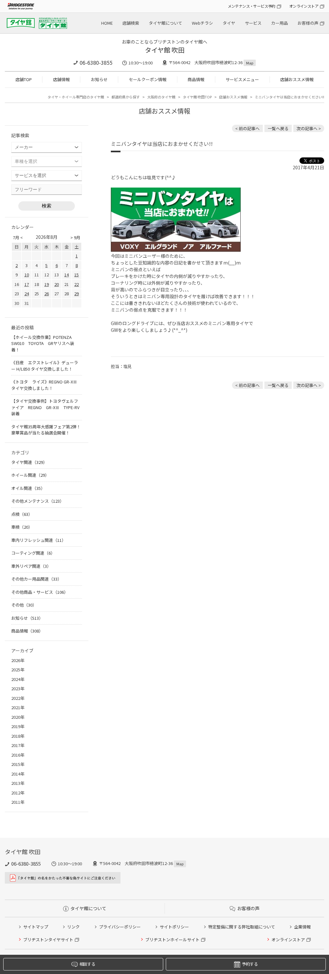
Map (249, 62)
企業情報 (302, 927)
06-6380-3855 (96, 62)
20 (56, 284)
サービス (253, 23)
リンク (73, 927)
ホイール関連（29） (30, 475)
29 (76, 293)
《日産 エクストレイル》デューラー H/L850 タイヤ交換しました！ (44, 365)
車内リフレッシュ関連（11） (38, 540)
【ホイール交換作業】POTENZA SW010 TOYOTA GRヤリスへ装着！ (43, 343)
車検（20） (21, 527)
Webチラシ (202, 23)
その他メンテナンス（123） (37, 501)
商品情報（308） (27, 631)
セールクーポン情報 (147, 79)
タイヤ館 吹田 (164, 50)
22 (76, 284)
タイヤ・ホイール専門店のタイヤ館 (76, 96)
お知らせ (99, 79)
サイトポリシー (174, 927)
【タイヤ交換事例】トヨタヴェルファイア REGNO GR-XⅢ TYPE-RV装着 (45, 407)
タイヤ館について (165, 23)
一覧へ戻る (278, 128)
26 (46, 293)
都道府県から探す (125, 96)
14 (66, 275)
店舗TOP (23, 79)
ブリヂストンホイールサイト (172, 939)
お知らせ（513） (27, 618)
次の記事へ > (309, 128)
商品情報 (196, 79)
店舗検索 (130, 23)
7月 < (18, 237)
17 (26, 284)
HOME (107, 23)
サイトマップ (35, 927)
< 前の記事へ (247, 128)
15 (76, 275)
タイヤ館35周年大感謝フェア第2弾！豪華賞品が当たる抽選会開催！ (46, 430)
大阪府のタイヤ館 (161, 96)
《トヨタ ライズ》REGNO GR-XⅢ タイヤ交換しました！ (44, 385)
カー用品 (279, 23)
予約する (250, 964)
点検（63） (21, 514)
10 (26, 275)
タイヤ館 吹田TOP (197, 96)
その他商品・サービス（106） (39, 592)
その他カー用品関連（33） (36, 579)
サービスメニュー (242, 79)
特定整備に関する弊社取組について (241, 927)
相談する (87, 964)
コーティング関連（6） (33, 553)
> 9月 (75, 237)
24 (26, 293)
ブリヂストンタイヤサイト (48, 939)
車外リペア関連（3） (31, 566)
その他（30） (24, 605)
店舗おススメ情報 (297, 79)
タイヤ (229, 23)
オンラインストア (303, 6)
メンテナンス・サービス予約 (251, 6)
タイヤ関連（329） (29, 462)
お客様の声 (308, 23)
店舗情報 (61, 79)
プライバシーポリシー (120, 927)
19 (46, 284)
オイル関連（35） (28, 488)
